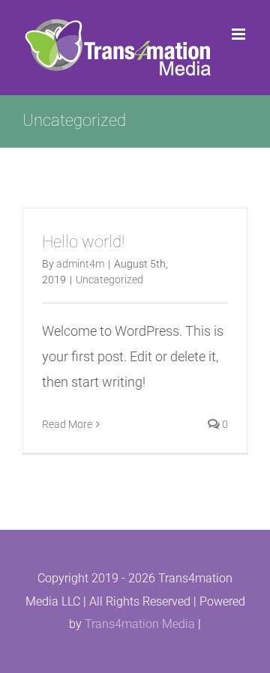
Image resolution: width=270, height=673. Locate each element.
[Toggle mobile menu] (240, 34)
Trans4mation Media (140, 624)
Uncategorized (109, 280)
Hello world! (83, 241)
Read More (67, 424)
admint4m (80, 264)
